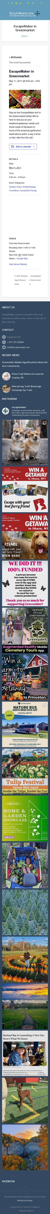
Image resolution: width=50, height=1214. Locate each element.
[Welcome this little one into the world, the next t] (25, 1100)
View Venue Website (18, 264)
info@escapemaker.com (18, 347)
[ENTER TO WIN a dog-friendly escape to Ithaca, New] (25, 489)
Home (24, 36)
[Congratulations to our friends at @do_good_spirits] (25, 1053)
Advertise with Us (26, 1211)
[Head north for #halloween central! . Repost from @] (25, 1006)
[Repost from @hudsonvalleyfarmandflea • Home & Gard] (25, 818)
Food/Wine (14, 190)
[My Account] (28, 3)
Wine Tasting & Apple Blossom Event (21, 280)
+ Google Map (21, 258)
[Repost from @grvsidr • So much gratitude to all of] (25, 583)
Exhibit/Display (29, 186)
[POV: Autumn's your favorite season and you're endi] (25, 1147)
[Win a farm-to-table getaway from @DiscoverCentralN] (25, 677)
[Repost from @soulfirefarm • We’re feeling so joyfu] (25, 865)
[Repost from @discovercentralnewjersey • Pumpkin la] (25, 959)
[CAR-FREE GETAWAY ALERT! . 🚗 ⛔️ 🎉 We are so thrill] (25, 724)
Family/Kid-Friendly (28, 190)
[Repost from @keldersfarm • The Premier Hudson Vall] (25, 771)
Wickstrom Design (24, 1200)
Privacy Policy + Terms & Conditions (25, 1207)
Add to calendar (23, 146)
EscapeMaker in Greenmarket (35, 278)
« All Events (15, 57)
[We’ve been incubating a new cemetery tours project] (25, 630)
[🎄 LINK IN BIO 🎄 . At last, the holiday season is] (25, 912)
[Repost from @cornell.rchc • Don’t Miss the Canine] (25, 442)
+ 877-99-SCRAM (15, 342)
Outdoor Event (15, 186)
